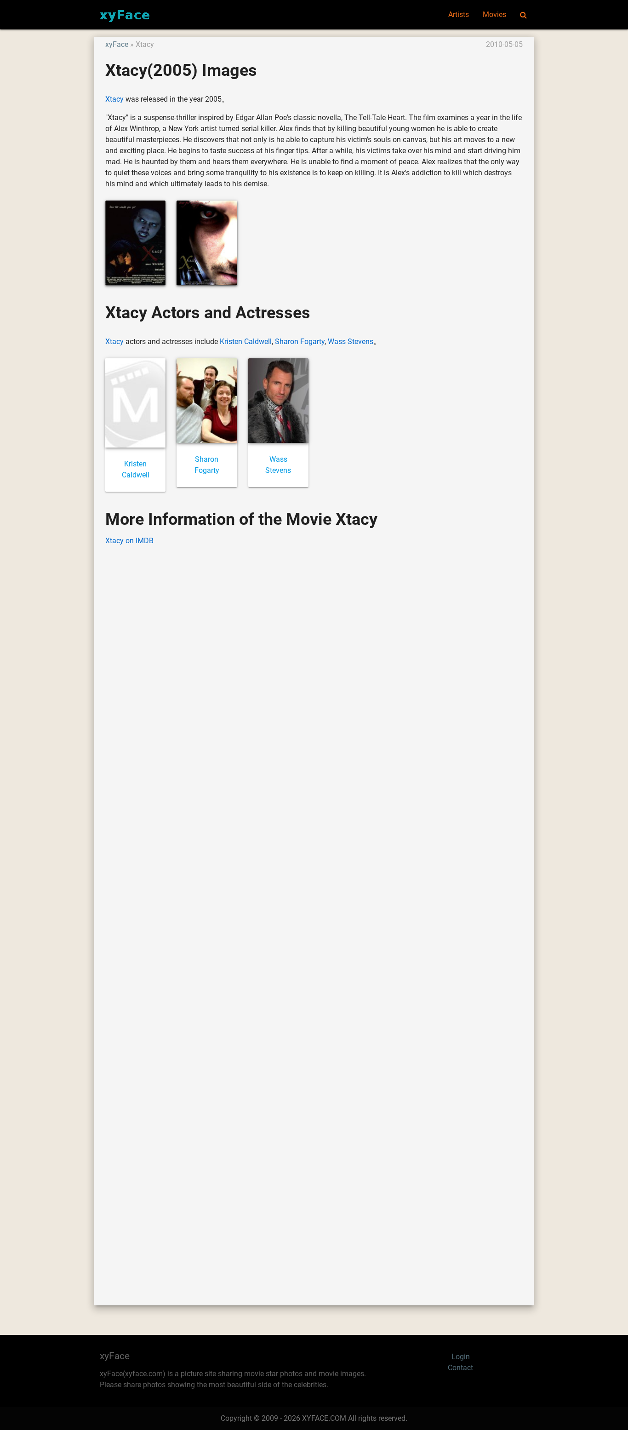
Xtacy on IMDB (129, 540)
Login (460, 1356)
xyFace (116, 44)
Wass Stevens (350, 341)
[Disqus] (314, 912)
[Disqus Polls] (314, 671)
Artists (458, 14)
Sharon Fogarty (300, 341)
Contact (460, 1367)
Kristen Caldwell (246, 341)
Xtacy (114, 99)
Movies (494, 14)
